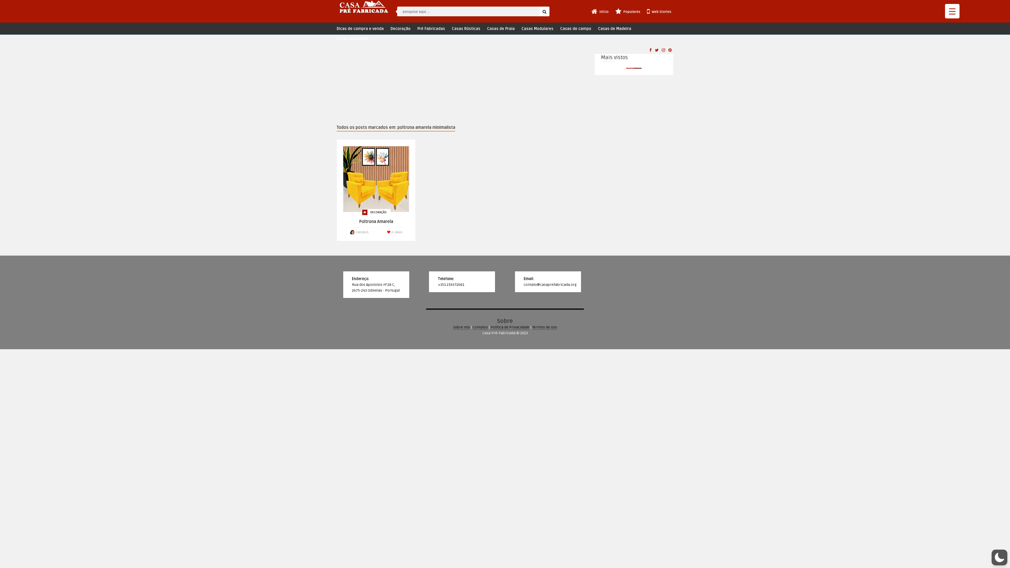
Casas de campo (575, 29)
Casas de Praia (501, 29)
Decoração (401, 29)
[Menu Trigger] (952, 11)
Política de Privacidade (510, 327)
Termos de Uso (544, 327)
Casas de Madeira (614, 29)
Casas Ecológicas (353, 39)
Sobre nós (461, 327)
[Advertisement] (462, 84)
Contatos (480, 327)
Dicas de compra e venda (360, 29)
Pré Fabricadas (431, 29)
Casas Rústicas (466, 29)
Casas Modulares (537, 29)
